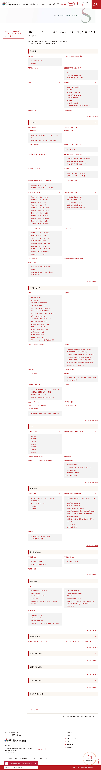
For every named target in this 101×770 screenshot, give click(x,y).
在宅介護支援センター (70, 180)
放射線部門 (34, 506)
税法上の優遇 (32, 569)
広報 (50, 4)
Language (33, 581)
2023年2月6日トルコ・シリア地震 (77, 352)
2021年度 (34, 441)
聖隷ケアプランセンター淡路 (39, 221)
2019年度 (34, 436)
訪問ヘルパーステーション (71, 169)
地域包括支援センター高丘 (74, 200)
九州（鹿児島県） (36, 275)
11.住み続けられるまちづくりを (40, 324)
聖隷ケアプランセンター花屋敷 (40, 223)
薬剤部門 (33, 509)
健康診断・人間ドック (70, 127)
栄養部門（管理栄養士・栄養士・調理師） (43, 498)
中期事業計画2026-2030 (74, 95)
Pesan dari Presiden (73, 590)
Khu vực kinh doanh (37, 621)
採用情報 (63, 4)
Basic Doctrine (35, 593)
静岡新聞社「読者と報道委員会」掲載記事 (40, 460)
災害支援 (66, 344)
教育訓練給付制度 (72, 527)
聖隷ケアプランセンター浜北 (39, 200)
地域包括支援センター (70, 192)
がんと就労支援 (32, 373)
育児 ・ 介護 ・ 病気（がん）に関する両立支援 (77, 641)
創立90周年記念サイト (70, 460)
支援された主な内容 (73, 561)
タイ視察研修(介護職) (37, 539)
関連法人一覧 (32, 110)
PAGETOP (98, 761)
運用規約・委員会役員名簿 (38, 564)
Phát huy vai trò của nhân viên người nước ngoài (45, 623)
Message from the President (39, 590)
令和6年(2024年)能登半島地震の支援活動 (79, 349)
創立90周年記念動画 (73, 473)
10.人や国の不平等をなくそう (39, 321)
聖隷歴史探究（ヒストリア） (75, 78)
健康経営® (31, 370)
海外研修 (30, 531)
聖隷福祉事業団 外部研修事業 (72, 493)
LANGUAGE (86, 5)
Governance (34, 598)
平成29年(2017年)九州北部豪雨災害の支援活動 (80, 360)
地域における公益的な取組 (36, 344)
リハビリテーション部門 (38, 503)
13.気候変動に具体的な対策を (39, 329)
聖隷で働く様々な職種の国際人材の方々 (42, 397)
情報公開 (66, 82)
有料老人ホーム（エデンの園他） (37, 154)
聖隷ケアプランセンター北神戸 (40, 218)
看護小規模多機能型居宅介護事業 (73, 259)
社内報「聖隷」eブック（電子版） (38, 641)
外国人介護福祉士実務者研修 (75, 508)
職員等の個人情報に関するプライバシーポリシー (45, 413)
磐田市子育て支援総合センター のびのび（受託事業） (45, 136)
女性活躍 (69, 100)
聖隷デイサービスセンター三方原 (40, 238)
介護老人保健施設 (33, 145)
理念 (29, 82)
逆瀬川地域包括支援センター (75, 205)
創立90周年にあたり (73, 465)
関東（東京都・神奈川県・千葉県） (41, 267)
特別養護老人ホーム (70, 131)
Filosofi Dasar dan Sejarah (74, 593)
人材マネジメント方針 (34, 402)
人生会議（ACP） (69, 370)
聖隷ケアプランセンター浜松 (39, 197)
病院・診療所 (32, 127)
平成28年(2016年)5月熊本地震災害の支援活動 (80, 362)
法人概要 (30, 56)
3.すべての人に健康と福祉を (39, 303)
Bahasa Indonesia (69, 586)
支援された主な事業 (37, 561)
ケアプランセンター (34, 192)
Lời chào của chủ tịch (37, 615)
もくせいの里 (71, 149)
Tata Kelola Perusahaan (74, 598)
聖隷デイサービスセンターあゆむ (40, 249)
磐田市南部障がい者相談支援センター (78, 161)
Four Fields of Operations (38, 596)
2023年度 (34, 447)
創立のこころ (71, 72)
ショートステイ (68, 228)
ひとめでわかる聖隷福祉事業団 (73, 56)
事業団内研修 (32, 493)
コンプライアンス (34, 758)
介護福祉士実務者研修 (73, 506)
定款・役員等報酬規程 (73, 87)
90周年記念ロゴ (71, 470)
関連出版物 (67, 457)
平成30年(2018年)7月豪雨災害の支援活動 (79, 357)
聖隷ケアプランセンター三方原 (40, 208)
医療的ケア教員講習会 (73, 503)
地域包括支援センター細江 (74, 202)
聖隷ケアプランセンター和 (38, 205)
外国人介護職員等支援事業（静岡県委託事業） (80, 514)
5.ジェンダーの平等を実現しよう (40, 308)
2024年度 (34, 449)
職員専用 (71, 4)
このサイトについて (36, 694)
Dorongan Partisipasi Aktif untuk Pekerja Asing (80, 601)
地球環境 (66, 293)
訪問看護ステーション (34, 169)
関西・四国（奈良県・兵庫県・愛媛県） (42, 272)
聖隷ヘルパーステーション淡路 (76, 176)
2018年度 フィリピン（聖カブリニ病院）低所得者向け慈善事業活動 (82, 379)
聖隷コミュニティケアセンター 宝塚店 (42, 188)
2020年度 (34, 439)
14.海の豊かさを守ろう (37, 332)
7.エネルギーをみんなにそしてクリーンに (43, 313)
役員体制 (69, 90)
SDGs (30, 293)
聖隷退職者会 (68, 110)
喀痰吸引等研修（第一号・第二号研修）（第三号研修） (81, 499)
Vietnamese (32, 611)
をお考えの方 (96, 4)
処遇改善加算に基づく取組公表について (78, 106)
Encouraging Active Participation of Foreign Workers (44, 602)
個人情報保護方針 (33, 409)
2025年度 (34, 452)
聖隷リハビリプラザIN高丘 (38, 235)
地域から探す (32, 262)
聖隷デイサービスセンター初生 (40, 233)
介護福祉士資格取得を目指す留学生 (41, 392)
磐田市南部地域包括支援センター (76, 208)
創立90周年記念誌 (72, 475)
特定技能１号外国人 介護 (38, 395)
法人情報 (25, 4)
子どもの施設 (32, 131)
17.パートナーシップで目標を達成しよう (42, 340)
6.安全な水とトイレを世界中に (40, 311)
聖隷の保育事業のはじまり (74, 75)
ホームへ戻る (34, 710)
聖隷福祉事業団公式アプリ (36, 457)
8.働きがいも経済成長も (38, 316)
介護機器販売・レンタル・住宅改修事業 (39, 180)
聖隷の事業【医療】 (36, 653)
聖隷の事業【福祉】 (36, 667)
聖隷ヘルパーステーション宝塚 (76, 173)
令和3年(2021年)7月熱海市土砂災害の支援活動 (80, 354)
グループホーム (32, 259)
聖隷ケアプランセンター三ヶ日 (40, 210)
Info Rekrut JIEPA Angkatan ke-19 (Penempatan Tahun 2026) (81, 605)
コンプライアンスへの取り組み (37, 405)
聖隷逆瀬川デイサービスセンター (40, 243)
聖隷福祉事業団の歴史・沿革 (72, 68)
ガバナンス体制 (68, 402)
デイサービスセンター (34, 228)
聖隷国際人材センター (34, 385)
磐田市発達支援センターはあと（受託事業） (43, 140)
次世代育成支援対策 (73, 103)
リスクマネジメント (70, 405)
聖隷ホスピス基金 (69, 557)
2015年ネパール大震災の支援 (75, 365)
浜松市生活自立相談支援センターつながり (79, 159)
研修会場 (69, 522)
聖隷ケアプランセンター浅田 (39, 213)
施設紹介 (32, 4)
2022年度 (34, 444)
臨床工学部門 (35, 501)
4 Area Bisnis (70, 596)
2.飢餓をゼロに (35, 300)
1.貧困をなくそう (36, 297)
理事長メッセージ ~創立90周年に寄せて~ (79, 467)
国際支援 (66, 373)
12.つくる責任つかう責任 (38, 327)
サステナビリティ (42, 4)
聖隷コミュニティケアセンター (40, 185)
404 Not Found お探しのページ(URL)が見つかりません (13, 33)
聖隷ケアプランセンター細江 (39, 202)
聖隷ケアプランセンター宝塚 (39, 216)
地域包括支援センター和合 (74, 197)
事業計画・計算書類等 (73, 92)
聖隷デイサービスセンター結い (40, 251)
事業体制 (33, 63)
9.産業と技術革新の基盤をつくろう (41, 319)
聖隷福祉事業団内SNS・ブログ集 (73, 431)
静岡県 (33, 269)
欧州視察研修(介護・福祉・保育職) (41, 536)
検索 (77, 5)
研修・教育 (56, 4)
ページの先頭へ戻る (92, 116)
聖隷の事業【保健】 (36, 680)
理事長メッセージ (33, 68)
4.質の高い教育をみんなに (38, 305)
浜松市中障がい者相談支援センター (77, 164)
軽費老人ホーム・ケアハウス (72, 145)
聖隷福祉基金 (32, 557)
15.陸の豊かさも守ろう (37, 335)
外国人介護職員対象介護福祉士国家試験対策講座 (81, 511)
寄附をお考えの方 (36, 552)
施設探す (90, 760)
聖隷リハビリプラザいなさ (38, 241)
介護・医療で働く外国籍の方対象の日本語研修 (80, 519)
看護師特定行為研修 (73, 516)
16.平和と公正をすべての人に (39, 337)
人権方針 (66, 385)
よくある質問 (71, 524)
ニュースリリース (33, 431)
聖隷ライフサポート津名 (38, 254)
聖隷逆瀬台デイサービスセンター (40, 246)
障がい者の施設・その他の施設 (73, 154)
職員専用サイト (35, 636)
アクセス (85, 3)
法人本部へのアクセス (37, 61)
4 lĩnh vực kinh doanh (37, 618)
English (30, 586)
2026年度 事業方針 (72, 98)
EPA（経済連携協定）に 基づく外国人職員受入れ (45, 389)
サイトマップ (43, 758)
